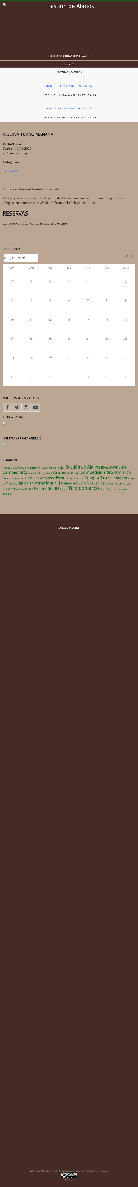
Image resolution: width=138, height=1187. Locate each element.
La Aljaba (9, 483)
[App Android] (4, 445)
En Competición (44, 478)
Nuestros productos (118, 483)
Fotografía (94, 477)
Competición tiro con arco (106, 472)
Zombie (7, 493)
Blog (104, 467)
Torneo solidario (114, 489)
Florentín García (77, 478)
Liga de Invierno (30, 483)
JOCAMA (131, 478)
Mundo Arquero (73, 483)
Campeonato (15, 472)
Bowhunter (118, 467)
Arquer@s (32, 467)
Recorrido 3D (46, 488)
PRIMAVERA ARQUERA (22, 489)
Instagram (119, 478)
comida (76, 473)
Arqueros (45, 467)
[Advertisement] (69, 1128)
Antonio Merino (10, 468)
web (124, 489)
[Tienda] (4, 424)
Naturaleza (97, 483)
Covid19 (13, 171)
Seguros (63, 489)
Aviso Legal (69, 1179)
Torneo (103, 489)
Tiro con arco (83, 488)
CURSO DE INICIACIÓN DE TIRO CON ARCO (69, 85)
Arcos (22, 467)
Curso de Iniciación (13, 478)
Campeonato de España (40, 473)
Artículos (59, 467)
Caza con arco (63, 473)
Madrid (53, 483)
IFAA (108, 478)
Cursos (29, 478)
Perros (6, 488)
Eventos (63, 477)
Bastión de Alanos (82, 467)
